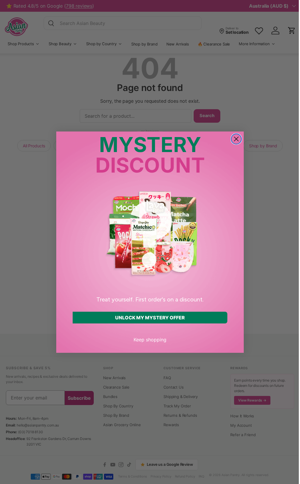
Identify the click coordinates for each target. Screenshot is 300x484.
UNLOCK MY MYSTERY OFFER (150, 318)
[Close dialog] (236, 139)
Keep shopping (150, 340)
